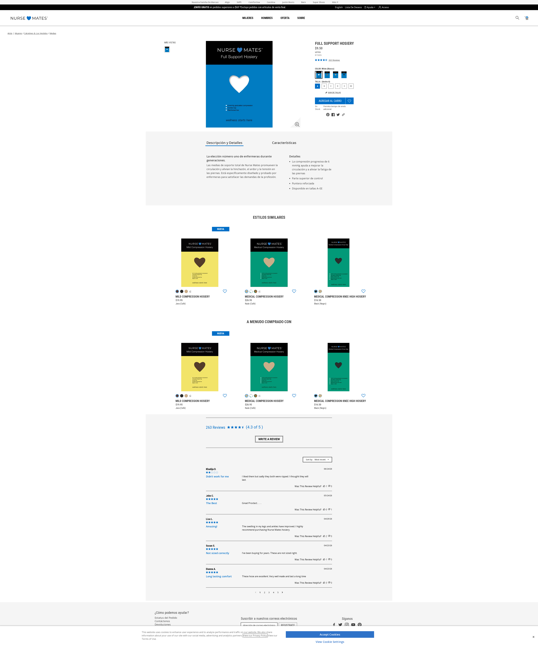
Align (227, 2)
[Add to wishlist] (224, 291)
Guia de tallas (334, 92)
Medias (53, 33)
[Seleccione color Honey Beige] (327, 74)
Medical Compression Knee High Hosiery (340, 296)
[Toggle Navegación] (255, 18)
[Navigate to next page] (282, 592)
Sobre (301, 18)
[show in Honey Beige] (255, 291)
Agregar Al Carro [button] (330, 101)
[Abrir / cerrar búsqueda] (517, 18)
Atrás (10, 33)
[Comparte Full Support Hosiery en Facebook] (333, 114)
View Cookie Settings (330, 642)
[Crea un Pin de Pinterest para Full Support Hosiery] (328, 114)
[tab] (238, 143)
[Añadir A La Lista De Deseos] (349, 101)
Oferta (284, 18)
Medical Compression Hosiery (264, 296)
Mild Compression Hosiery (193, 296)
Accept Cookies (330, 634)
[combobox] (317, 459)
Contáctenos (162, 621)
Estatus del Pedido (166, 617)
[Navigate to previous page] (255, 592)
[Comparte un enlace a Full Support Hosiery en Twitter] (338, 114)
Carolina (271, 2)
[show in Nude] (186, 291)
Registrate (288, 625)
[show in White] (251, 291)
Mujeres (247, 18)
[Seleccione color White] (319, 75)
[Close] (533, 637)
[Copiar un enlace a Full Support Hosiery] (343, 114)
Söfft (239, 2)
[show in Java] (177, 291)
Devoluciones (163, 624)
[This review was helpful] (324, 486)
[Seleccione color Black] (343, 74)
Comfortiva (254, 2)
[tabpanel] (270, 173)
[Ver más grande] (297, 124)
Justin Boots (288, 2)
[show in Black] (181, 291)
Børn (303, 2)
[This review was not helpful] (329, 486)
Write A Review (269, 439)
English (339, 7)
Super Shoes (319, 2)
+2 (190, 291)
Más (334, 2)
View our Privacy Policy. (255, 635)
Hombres (267, 18)
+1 (259, 291)
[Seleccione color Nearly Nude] (335, 74)
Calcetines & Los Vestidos (36, 33)
